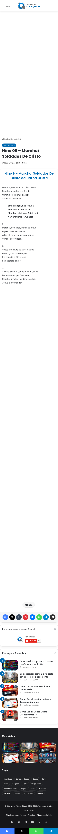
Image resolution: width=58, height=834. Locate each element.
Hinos (29, 604)
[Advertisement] (29, 43)
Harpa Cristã (15, 139)
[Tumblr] (19, 617)
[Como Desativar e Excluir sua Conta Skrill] (10, 690)
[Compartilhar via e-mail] (52, 617)
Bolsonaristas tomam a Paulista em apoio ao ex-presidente (36, 675)
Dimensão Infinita (44, 815)
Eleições (15, 784)
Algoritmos (8, 779)
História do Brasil (10, 788)
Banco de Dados (22, 779)
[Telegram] (46, 617)
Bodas (35, 779)
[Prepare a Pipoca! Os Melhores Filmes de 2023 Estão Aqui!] (47, 758)
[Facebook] (5, 617)
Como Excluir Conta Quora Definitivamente (33, 713)
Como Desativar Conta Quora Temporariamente (35, 701)
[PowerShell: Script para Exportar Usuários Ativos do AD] (10, 665)
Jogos (23, 788)
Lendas (32, 788)
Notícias (42, 788)
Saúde (17, 793)
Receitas (7, 793)
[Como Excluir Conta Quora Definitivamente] (10, 715)
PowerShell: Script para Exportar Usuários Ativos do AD (36, 663)
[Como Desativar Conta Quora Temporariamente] (10, 703)
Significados (28, 793)
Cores (44, 779)
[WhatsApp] (39, 617)
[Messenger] (32, 617)
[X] (12, 617)
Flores (25, 784)
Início (6, 139)
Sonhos (40, 793)
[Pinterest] (25, 617)
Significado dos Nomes (16, 815)
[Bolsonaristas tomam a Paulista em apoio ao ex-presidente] (10, 677)
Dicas (6, 784)
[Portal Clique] (29, 6)
